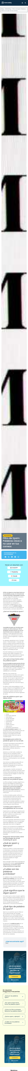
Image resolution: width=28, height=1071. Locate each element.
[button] (22, 3)
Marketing (8, 9)
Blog (2, 9)
